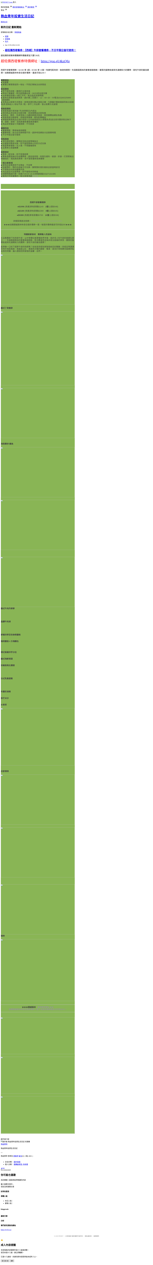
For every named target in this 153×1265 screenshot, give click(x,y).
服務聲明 (96, 1236)
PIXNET (61, 1236)
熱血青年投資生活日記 (17, 16)
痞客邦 (15, 1156)
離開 (12, 1261)
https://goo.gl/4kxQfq (55, 61)
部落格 (7, 39)
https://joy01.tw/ (6, 1230)
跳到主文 (4, 22)
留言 (20, 1156)
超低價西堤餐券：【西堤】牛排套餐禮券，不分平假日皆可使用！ (40, 50)
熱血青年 (4, 1144)
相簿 (6, 36)
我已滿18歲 (5, 1261)
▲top (3, 1168)
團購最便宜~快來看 (21, 1164)
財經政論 (18, 32)
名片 (6, 41)
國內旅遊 (17, 1162)
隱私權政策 (88, 1236)
